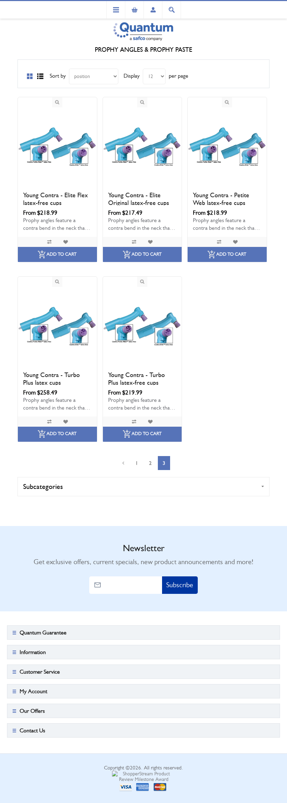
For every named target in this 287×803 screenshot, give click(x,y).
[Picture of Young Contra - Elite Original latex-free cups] (142, 146)
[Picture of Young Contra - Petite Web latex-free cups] (227, 146)
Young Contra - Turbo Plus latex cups (51, 378)
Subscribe (179, 585)
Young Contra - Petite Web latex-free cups (221, 199)
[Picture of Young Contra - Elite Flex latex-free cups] (57, 146)
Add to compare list (49, 242)
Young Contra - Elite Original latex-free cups (138, 199)
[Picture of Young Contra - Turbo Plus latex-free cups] (142, 326)
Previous (123, 463)
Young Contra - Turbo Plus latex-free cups (136, 378)
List (40, 76)
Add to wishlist (65, 242)
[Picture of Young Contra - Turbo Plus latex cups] (57, 326)
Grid (30, 76)
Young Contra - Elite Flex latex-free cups (55, 199)
